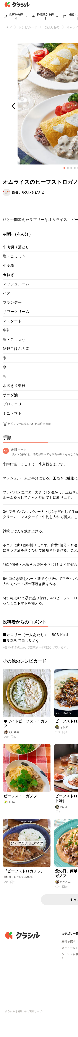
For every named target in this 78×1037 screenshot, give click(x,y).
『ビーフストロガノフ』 (24, 871)
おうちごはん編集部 (20, 877)
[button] (64, 168)
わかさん (65, 881)
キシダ (64, 727)
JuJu (11, 802)
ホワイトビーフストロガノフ (26, 723)
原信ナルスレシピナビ (28, 192)
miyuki (64, 807)
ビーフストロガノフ (20, 796)
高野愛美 (13, 732)
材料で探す (69, 941)
